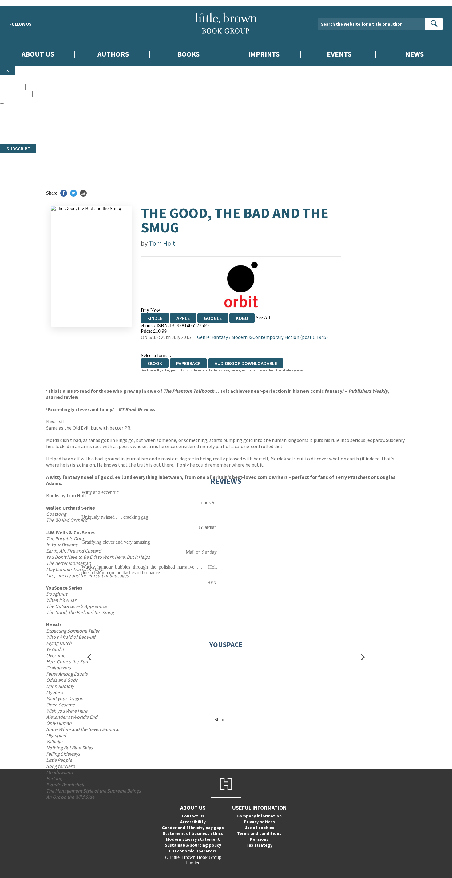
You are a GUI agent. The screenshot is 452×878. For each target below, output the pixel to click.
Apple (183, 318)
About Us (38, 54)
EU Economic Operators (193, 851)
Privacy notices (259, 821)
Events (339, 54)
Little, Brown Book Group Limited (76, 118)
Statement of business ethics (193, 833)
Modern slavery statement (193, 839)
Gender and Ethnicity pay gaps (193, 827)
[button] (89, 657)
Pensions (259, 839)
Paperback (188, 363)
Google (213, 318)
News (414, 54)
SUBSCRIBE (18, 148)
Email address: (15, 94)
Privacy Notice (121, 129)
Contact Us (193, 816)
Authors (113, 54)
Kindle (154, 318)
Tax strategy (259, 845)
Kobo (242, 318)
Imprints (264, 54)
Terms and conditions (259, 833)
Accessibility (193, 821)
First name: (12, 86)
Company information (259, 816)
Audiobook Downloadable (246, 363)
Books (188, 54)
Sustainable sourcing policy (193, 845)
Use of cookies (259, 827)
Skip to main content (20, 2)
